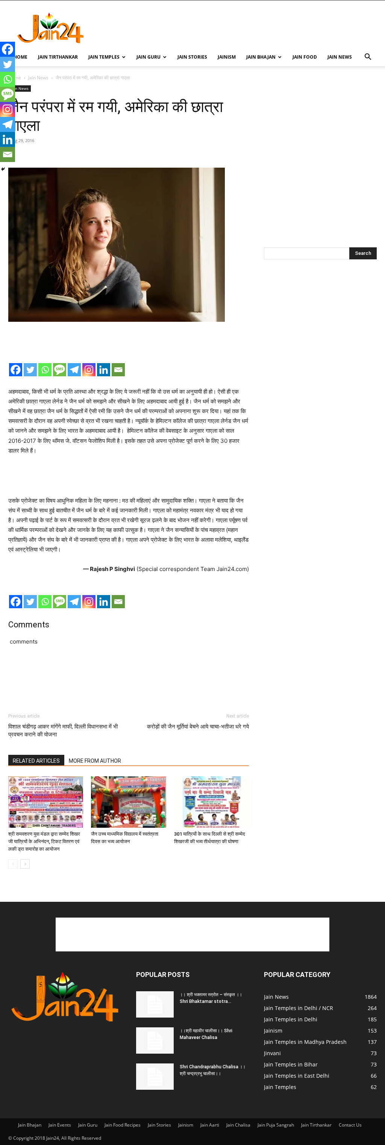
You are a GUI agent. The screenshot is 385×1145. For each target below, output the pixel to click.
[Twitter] (30, 369)
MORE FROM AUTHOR (95, 761)
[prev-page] (13, 864)
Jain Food (305, 57)
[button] (368, 57)
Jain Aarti (209, 1125)
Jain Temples (104, 57)
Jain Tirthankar (58, 57)
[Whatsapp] (45, 369)
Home (20, 57)
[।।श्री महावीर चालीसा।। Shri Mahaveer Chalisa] (155, 1040)
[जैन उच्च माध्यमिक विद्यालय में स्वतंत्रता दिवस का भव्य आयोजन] (128, 802)
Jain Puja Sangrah (276, 1125)
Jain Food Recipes (123, 1125)
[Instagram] (88, 369)
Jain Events (60, 1125)
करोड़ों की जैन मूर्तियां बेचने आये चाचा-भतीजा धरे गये (198, 726)
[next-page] (25, 864)
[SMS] (59, 369)
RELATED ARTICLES (36, 761)
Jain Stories (192, 57)
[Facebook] (15, 369)
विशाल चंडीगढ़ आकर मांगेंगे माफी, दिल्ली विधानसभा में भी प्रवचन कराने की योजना (63, 730)
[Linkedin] (103, 369)
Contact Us (350, 1125)
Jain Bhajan (261, 57)
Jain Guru (148, 57)
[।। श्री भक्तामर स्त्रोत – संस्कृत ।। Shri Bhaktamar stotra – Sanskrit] (155, 1004)
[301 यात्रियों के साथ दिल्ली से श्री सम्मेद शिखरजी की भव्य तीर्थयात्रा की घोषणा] (211, 802)
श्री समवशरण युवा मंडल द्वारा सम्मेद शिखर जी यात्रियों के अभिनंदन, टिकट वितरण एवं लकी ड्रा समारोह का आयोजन (44, 841)
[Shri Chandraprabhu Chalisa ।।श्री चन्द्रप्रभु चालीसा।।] (155, 1076)
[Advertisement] (240, 28)
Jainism (227, 57)
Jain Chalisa (238, 1125)
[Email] (118, 369)
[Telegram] (74, 369)
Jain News (339, 57)
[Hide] (3, 169)
